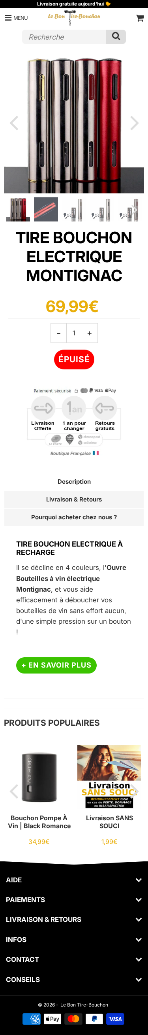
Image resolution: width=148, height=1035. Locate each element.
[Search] (116, 37)
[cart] (140, 18)
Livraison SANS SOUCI (109, 822)
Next (134, 122)
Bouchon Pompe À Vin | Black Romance (39, 822)
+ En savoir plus (56, 665)
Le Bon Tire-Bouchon (84, 1005)
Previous (13, 122)
